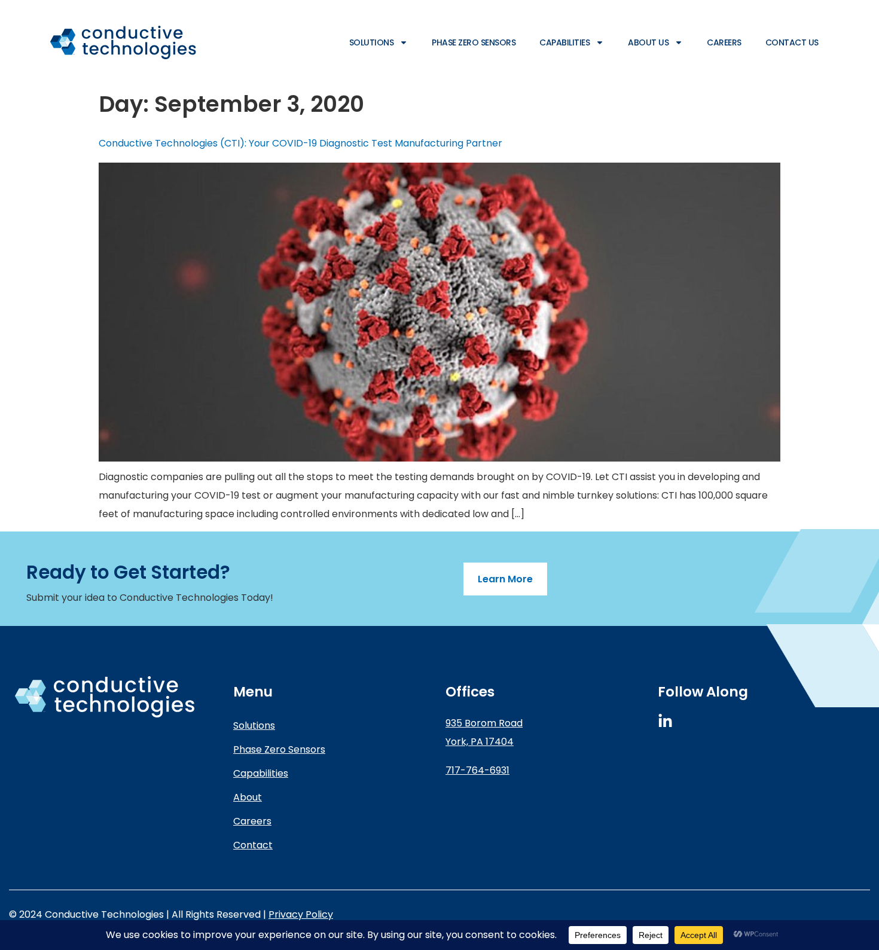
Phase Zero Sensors (473, 42)
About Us (648, 42)
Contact (253, 845)
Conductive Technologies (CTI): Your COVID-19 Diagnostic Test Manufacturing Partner (300, 143)
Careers (724, 42)
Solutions (371, 42)
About (247, 797)
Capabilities (564, 42)
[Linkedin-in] (665, 721)
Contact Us (792, 42)
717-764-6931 (477, 770)
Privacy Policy (300, 914)
